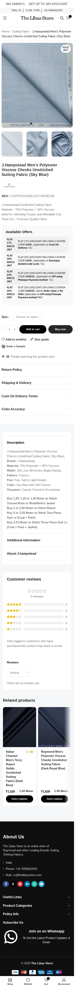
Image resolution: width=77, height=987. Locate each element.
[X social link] (13, 884)
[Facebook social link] (6, 884)
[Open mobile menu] (5, 18)
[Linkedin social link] (27, 884)
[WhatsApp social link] (34, 884)
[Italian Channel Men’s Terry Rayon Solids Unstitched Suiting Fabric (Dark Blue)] (19, 727)
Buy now (60, 329)
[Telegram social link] (41, 884)
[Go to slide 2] (35, 124)
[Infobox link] (16, 10)
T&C (30, 247)
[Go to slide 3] (39, 124)
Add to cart (32, 329)
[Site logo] (37, 17)
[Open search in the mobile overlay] (62, 18)
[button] (5, 85)
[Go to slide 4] (43, 124)
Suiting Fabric (21, 31)
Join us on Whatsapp (46, 931)
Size (5, 317)
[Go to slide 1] (31, 124)
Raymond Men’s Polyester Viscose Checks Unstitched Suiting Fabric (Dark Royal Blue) (54, 760)
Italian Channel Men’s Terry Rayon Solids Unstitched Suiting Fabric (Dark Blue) (14, 768)
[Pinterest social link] (20, 884)
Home (5, 31)
